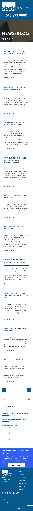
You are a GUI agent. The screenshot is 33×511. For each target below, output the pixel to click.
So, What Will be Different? (11, 431)
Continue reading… (10, 77)
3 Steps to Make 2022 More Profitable (14, 437)
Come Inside (22, 480)
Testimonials (22, 483)
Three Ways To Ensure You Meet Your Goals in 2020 (16, 295)
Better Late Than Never (10, 425)
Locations (5, 502)
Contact (21, 489)
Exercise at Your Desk (15, 360)
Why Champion (23, 477)
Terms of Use (6, 499)
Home (20, 471)
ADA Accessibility (7, 496)
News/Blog (15, 33)
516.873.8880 (16, 15)
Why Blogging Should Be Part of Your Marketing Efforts (15, 160)
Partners (5, 501)
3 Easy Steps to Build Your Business (14, 419)
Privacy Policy (6, 498)
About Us (21, 474)
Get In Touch (16, 465)
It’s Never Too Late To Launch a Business (15, 413)
